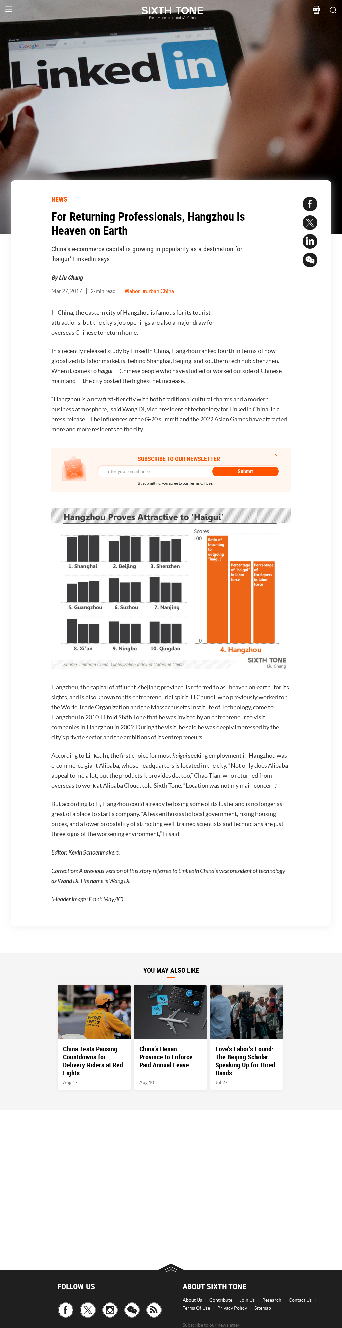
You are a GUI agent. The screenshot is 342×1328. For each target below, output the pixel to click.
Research (271, 1300)
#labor (132, 291)
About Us (192, 1300)
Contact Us (300, 1300)
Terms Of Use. (201, 483)
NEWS (59, 199)
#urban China (158, 291)
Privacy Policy (232, 1308)
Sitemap (262, 1308)
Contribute (220, 1300)
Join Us (247, 1300)
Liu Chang (71, 277)
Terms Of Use (196, 1308)
